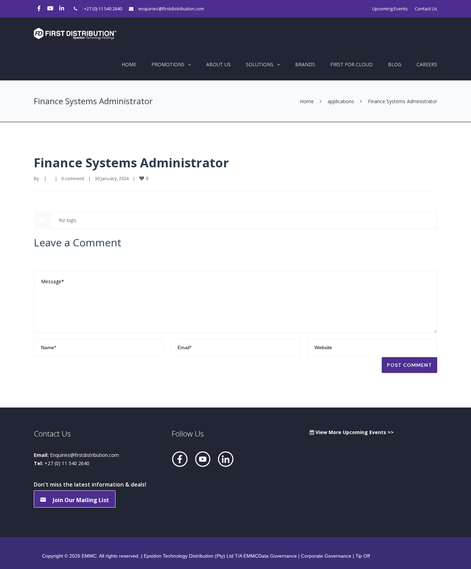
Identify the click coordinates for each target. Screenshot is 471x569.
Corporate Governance (326, 556)
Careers (427, 64)
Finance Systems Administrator (131, 162)
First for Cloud (351, 64)
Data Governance (277, 556)
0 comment (72, 178)
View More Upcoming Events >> (354, 432)
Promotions (167, 64)
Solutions (259, 64)
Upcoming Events (390, 9)
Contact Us (426, 9)
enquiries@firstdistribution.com (171, 9)
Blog (394, 64)
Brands (305, 64)
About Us (218, 64)
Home (129, 64)
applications (341, 101)
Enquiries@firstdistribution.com (84, 455)
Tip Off (362, 556)
